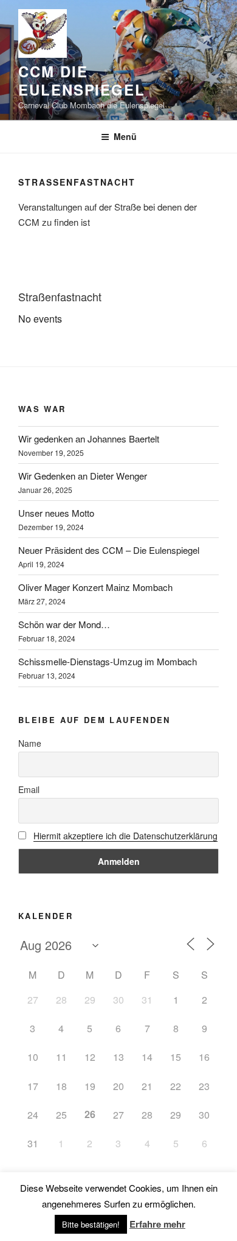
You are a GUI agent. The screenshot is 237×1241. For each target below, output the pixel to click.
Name (29, 743)
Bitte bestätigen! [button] (91, 1224)
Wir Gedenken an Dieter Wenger (82, 475)
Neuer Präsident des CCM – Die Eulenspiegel (108, 550)
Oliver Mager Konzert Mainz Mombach (95, 587)
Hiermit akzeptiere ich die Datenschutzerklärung (125, 836)
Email (29, 789)
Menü (125, 136)
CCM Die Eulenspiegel (81, 80)
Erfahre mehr (157, 1224)
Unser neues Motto (56, 512)
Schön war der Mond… (64, 624)
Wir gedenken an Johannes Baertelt (88, 438)
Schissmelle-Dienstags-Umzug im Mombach (107, 661)
